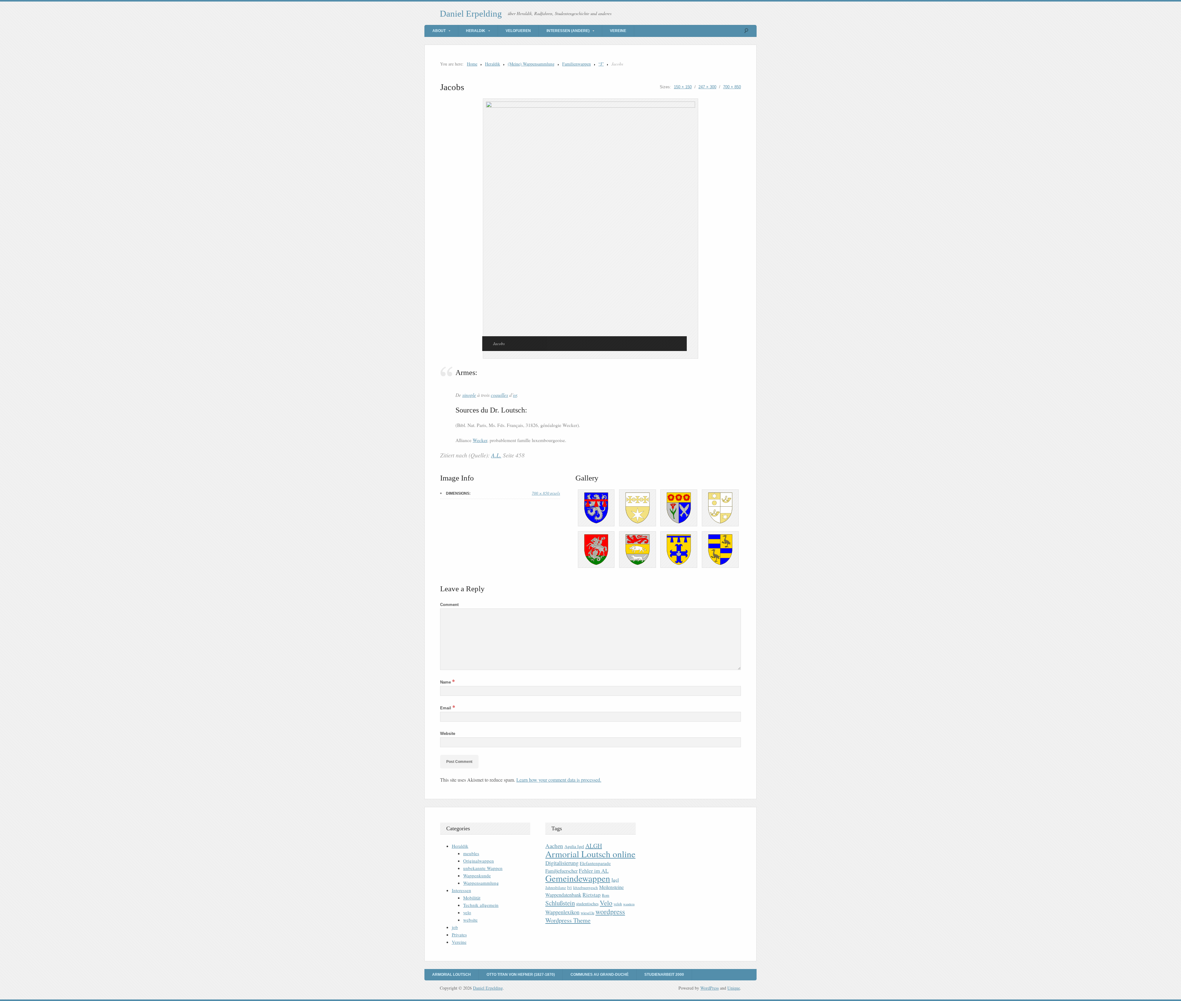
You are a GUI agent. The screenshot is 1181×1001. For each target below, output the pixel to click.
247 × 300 (707, 87)
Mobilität (471, 898)
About (439, 31)
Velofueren (518, 31)
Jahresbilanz (555, 887)
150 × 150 (683, 87)
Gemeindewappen (577, 878)
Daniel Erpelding (471, 13)
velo (467, 912)
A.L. (496, 455)
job (455, 927)
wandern (628, 904)
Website (447, 733)
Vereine (618, 31)
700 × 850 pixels (546, 493)
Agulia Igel (574, 846)
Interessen (461, 890)
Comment (449, 604)
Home (472, 64)
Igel (615, 879)
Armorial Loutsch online (590, 854)
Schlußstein (560, 903)
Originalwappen (478, 861)
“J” (601, 64)
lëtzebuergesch (585, 887)
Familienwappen (576, 64)
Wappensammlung (481, 883)
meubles (471, 853)
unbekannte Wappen (483, 868)
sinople (469, 395)
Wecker (480, 440)
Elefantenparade (595, 863)
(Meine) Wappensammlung (531, 64)
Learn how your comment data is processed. (558, 779)
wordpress (610, 911)
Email (447, 708)
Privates (459, 934)
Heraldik (475, 31)
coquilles (499, 395)
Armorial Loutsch (451, 974)
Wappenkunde (477, 875)
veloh (618, 904)
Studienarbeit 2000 (664, 974)
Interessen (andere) (568, 31)
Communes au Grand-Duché (600, 974)
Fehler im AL (594, 870)
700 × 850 (732, 87)
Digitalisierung (562, 863)
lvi (569, 887)
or (515, 395)
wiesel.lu (587, 912)
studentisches (587, 904)
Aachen (554, 846)
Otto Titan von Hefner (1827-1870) (521, 974)
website (470, 920)
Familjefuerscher (561, 870)
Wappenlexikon (562, 912)
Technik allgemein (481, 905)
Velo (606, 902)
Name (447, 682)
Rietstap (592, 894)
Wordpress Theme (567, 920)
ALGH (593, 846)
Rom (605, 895)
